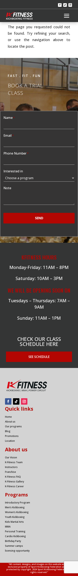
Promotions (12, 436)
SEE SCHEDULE (39, 357)
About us (10, 421)
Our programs (13, 426)
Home (8, 416)
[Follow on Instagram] (70, 5)
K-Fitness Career (14, 486)
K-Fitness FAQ (13, 476)
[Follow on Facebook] (60, 5)
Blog (7, 431)
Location (10, 441)
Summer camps (14, 546)
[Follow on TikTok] (65, 5)
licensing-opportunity (17, 550)
